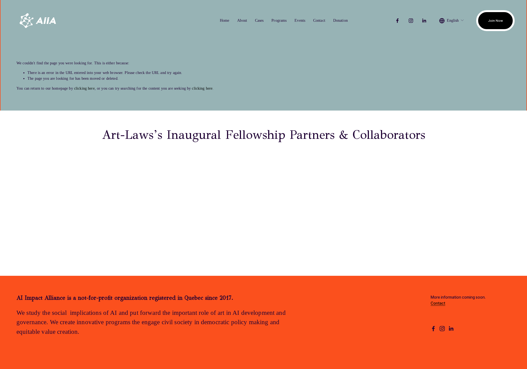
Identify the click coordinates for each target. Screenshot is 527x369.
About (242, 20)
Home (224, 20)
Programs (279, 20)
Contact (319, 20)
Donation (340, 20)
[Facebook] (397, 20)
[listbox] (451, 20)
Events (300, 20)
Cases (259, 20)
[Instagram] (411, 20)
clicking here (84, 88)
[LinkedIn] (424, 20)
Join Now (495, 21)
